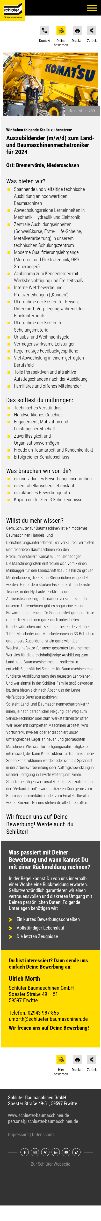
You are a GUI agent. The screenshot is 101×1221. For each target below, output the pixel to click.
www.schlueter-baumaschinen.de (38, 1115)
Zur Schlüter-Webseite (50, 1164)
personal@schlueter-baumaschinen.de (43, 1121)
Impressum (18, 1134)
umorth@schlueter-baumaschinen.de (48, 1019)
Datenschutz (43, 1134)
